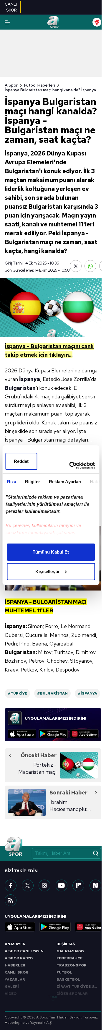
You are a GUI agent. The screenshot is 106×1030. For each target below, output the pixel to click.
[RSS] (10, 900)
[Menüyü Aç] (7, 22)
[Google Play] (53, 733)
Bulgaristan (20, 388)
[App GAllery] (84, 733)
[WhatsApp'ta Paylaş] (90, 266)
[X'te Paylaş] (76, 266)
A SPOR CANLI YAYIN (24, 951)
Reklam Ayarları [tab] (65, 481)
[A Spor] (53, 22)
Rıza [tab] (11, 481)
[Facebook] (10, 885)
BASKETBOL (68, 979)
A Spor (11, 85)
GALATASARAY (71, 951)
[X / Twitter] (28, 885)
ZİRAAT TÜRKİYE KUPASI (79, 986)
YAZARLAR (15, 979)
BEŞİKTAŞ (66, 944)
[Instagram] (44, 885)
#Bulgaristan (52, 693)
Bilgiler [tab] (32, 481)
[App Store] (22, 733)
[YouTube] (61, 885)
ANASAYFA (15, 944)
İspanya (29, 379)
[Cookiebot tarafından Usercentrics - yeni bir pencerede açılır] (71, 465)
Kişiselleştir (47, 571)
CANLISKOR (11, 7)
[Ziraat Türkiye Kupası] (96, 22)
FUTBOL (64, 972)
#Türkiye (17, 693)
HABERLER (15, 965)
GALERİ (12, 986)
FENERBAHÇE (69, 958)
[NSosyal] (95, 885)
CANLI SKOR (16, 972)
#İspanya (87, 693)
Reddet (21, 461)
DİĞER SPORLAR (72, 993)
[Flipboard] (78, 885)
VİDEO (10, 993)
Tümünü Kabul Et (51, 551)
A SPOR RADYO (19, 958)
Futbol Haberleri (39, 85)
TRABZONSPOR (72, 965)
